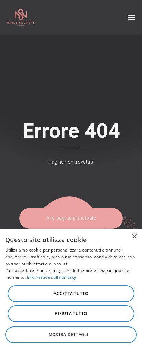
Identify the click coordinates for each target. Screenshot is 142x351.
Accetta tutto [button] (71, 293)
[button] (71, 334)
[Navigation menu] (131, 17)
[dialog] (71, 290)
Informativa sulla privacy (52, 277)
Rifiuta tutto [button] (71, 313)
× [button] (134, 236)
